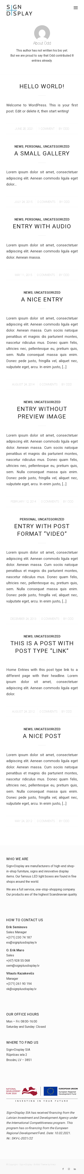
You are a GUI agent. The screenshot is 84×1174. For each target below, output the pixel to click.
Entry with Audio (42, 226)
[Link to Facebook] (63, 1169)
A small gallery (42, 153)
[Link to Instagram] (69, 1169)
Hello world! (42, 86)
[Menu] (76, 7)
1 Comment (46, 128)
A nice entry (42, 299)
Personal (33, 146)
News (18, 146)
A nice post (42, 736)
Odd (66, 128)
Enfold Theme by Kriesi (45, 1164)
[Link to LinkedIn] (75, 1169)
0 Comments (46, 202)
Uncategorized (56, 146)
